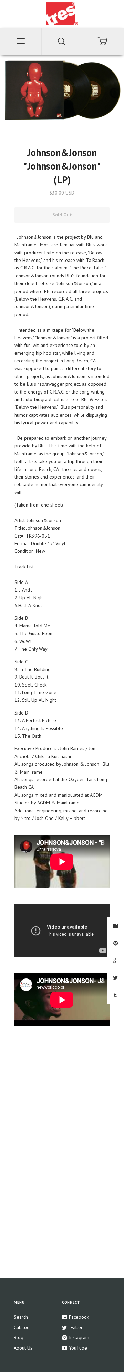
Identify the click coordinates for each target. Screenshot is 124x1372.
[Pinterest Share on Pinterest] (116, 943)
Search (21, 1317)
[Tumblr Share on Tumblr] (116, 995)
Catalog (22, 1327)
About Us (23, 1348)
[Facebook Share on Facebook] (116, 925)
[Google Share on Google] (116, 960)
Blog (18, 1337)
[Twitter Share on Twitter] (116, 977)
